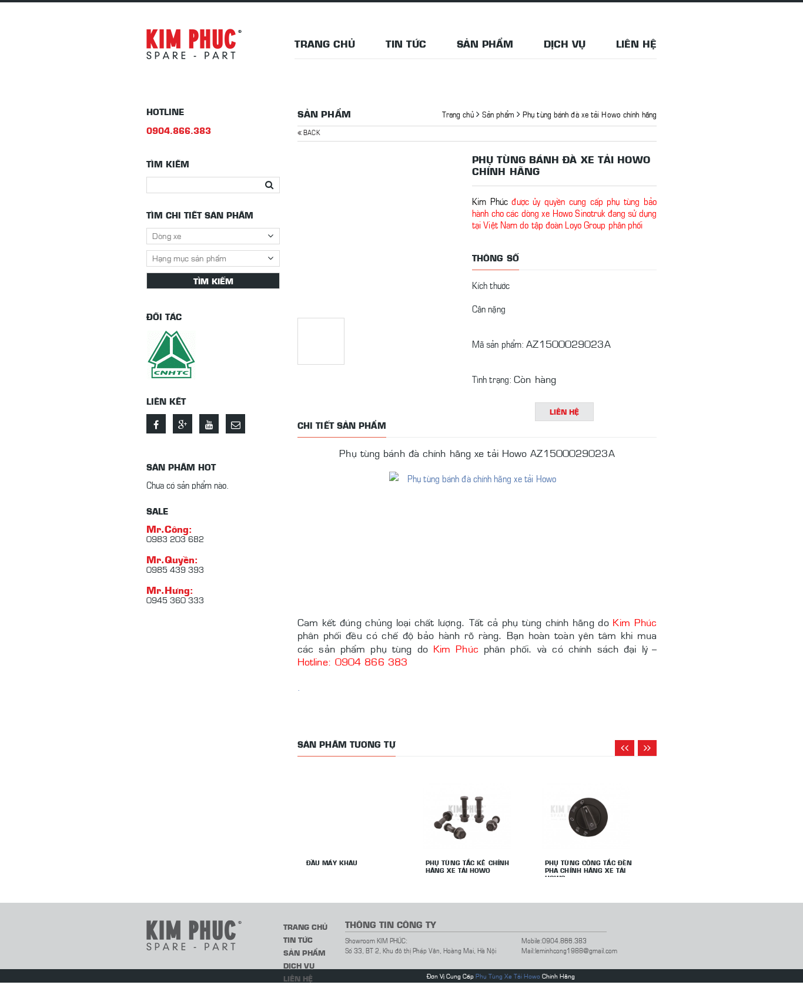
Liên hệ (636, 43)
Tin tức (406, 43)
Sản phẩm (485, 43)
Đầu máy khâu (331, 862)
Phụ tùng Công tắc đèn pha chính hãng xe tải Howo (588, 870)
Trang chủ (325, 43)
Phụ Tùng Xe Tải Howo (508, 976)
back (311, 132)
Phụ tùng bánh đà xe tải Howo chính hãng (590, 113)
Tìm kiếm (213, 280)
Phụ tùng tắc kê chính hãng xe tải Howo (467, 866)
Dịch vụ (564, 43)
